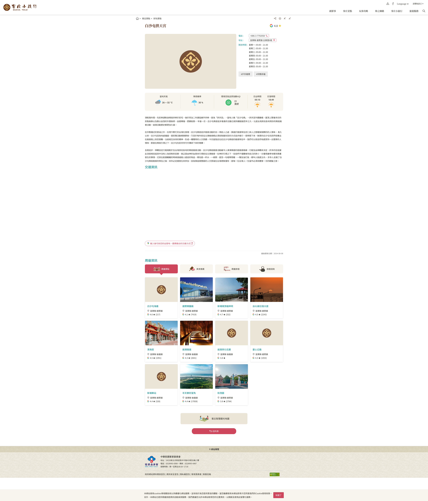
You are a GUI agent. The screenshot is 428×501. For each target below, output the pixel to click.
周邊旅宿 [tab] (235, 268)
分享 (275, 18)
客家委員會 (196, 474)
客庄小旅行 (20, 7)
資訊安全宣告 (172, 474)
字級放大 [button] (290, 18)
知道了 (279, 495)
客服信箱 (207, 474)
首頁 (137, 18)
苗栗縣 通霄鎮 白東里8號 (261, 40)
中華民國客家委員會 (151, 461)
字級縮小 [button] (285, 18)
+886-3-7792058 (257, 35)
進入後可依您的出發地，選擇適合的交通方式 (170, 243)
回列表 (216, 431)
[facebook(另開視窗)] (393, 4)
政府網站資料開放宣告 (155, 474)
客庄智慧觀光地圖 (220, 418)
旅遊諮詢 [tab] (271, 268)
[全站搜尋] (424, 11)
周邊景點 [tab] (165, 268)
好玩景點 (157, 18)
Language (401, 3)
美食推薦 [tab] (200, 268)
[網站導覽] (388, 4)
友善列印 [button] (280, 18)
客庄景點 (146, 18)
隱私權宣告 (185, 474)
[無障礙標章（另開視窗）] (276, 474)
